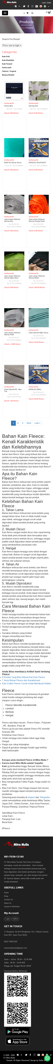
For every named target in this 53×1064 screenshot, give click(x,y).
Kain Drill (6, 56)
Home (22, 28)
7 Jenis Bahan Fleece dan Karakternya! (21, 680)
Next (29, 423)
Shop (6, 896)
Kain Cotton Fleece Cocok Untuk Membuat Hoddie (26, 683)
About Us (7, 903)
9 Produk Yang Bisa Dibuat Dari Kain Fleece (23, 677)
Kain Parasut (7, 64)
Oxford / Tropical (9, 71)
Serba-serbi (6, 67)
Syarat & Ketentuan (12, 906)
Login (44, 3)
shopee (31, 797)
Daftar (49, 3)
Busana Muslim (8, 75)
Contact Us (8, 900)
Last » (37, 423)
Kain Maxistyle (8, 60)
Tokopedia (45, 797)
